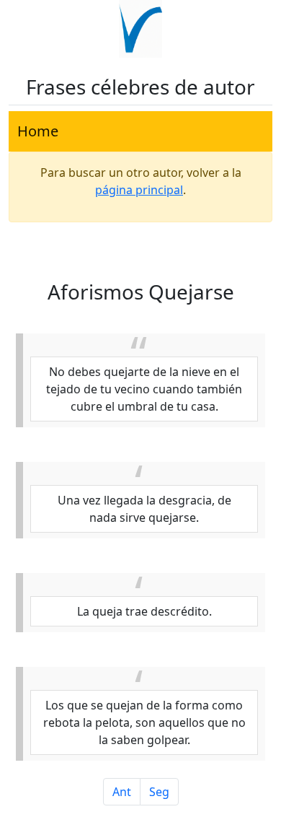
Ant (121, 792)
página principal (139, 190)
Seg (159, 792)
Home (37, 131)
